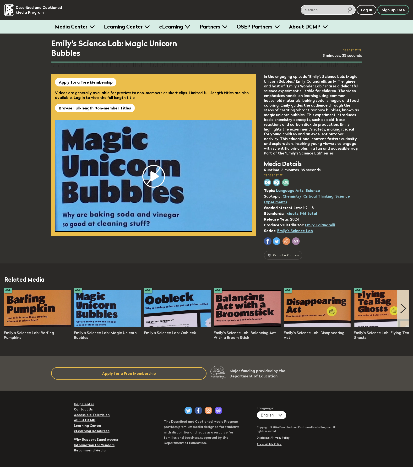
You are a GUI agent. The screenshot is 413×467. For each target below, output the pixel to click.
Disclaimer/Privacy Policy (273, 437)
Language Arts (290, 190)
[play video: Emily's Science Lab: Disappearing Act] (317, 326)
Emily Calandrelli (320, 224)
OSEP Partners (254, 26)
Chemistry (292, 196)
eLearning (171, 26)
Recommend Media (90, 450)
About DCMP (305, 26)
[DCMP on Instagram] (208, 410)
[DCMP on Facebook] (198, 410)
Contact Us (83, 409)
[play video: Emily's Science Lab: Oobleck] (177, 326)
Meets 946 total (302, 213)
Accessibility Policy (269, 444)
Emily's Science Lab (295, 230)
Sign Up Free (393, 9)
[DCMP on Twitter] (188, 410)
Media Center (71, 26)
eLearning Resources (91, 431)
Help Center (84, 404)
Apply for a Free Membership (86, 82)
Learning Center (123, 26)
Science (312, 190)
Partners (210, 26)
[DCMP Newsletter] (218, 410)
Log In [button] (366, 9)
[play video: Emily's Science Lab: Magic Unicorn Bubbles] (107, 326)
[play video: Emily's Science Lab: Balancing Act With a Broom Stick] (247, 326)
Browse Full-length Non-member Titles (95, 108)
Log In (79, 97)
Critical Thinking (318, 196)
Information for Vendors (94, 445)
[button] (268, 241)
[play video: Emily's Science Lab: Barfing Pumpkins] (37, 326)
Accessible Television (92, 415)
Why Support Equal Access (96, 439)
